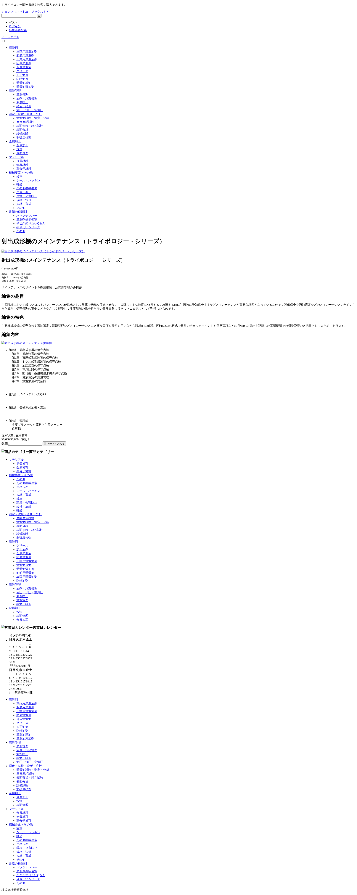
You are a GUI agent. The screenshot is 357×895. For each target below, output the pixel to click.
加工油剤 (22, 75)
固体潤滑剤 (23, 63)
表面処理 (22, 153)
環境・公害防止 (26, 196)
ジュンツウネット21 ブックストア (25, 11)
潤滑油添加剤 (25, 86)
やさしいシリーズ (28, 227)
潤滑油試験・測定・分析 (32, 118)
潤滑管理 (15, 90)
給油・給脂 (23, 106)
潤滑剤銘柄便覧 (26, 219)
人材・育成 (23, 203)
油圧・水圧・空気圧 (29, 110)
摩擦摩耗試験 (25, 121)
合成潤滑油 (23, 67)
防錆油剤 (22, 79)
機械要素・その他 (21, 172)
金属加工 (15, 141)
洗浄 (19, 149)
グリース (22, 71)
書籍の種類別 (18, 211)
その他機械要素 (26, 188)
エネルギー (23, 192)
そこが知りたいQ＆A (30, 223)
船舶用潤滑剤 (25, 55)
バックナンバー (26, 215)
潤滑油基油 (23, 82)
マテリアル (16, 157)
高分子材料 (23, 168)
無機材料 (22, 164)
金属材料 (22, 161)
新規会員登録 (18, 30)
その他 (20, 207)
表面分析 (22, 129)
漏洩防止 (22, 102)
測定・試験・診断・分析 (25, 114)
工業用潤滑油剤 (26, 59)
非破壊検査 (23, 137)
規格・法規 (23, 200)
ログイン (15, 26)
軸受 (19, 184)
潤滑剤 (13, 47)
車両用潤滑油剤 (26, 51)
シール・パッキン (28, 180)
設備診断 (22, 133)
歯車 (19, 176)
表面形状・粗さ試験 (29, 125)
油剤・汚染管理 (26, 98)
